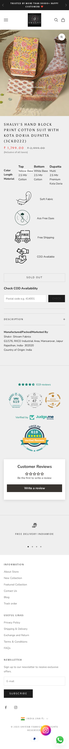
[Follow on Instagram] (16, 707)
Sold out (34, 277)
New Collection (13, 578)
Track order (10, 603)
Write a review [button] (34, 488)
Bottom (39, 167)
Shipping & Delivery (15, 629)
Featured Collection (15, 584)
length (8, 174)
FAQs (7, 648)
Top (21, 167)
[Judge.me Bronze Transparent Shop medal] (53, 400)
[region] (34, 531)
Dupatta (55, 167)
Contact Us (10, 591)
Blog (6, 597)
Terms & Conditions (15, 642)
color (7, 170)
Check (56, 298)
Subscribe (18, 693)
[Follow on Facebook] (6, 707)
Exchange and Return (16, 635)
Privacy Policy (12, 622)
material (9, 179)
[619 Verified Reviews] (34, 454)
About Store (11, 572)
